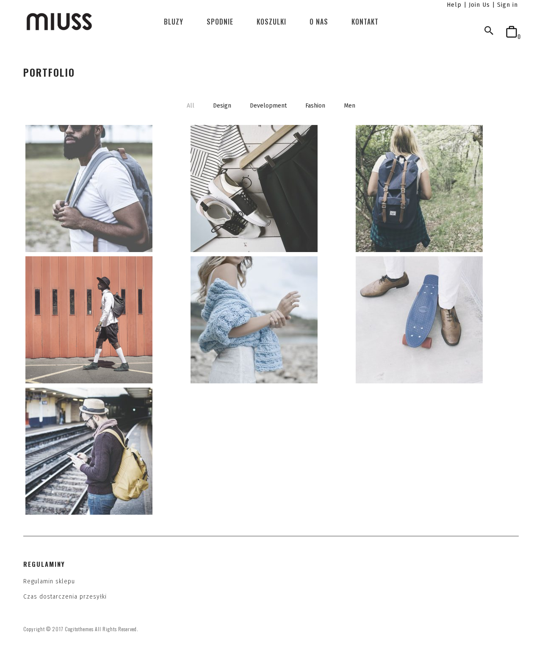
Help (454, 4)
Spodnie (220, 22)
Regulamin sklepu (49, 581)
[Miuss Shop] (59, 21)
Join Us (479, 4)
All (190, 105)
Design (222, 105)
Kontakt (365, 22)
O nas (319, 22)
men (349, 105)
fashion (315, 105)
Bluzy (173, 22)
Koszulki (271, 22)
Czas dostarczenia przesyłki (65, 596)
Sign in (507, 4)
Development (268, 105)
